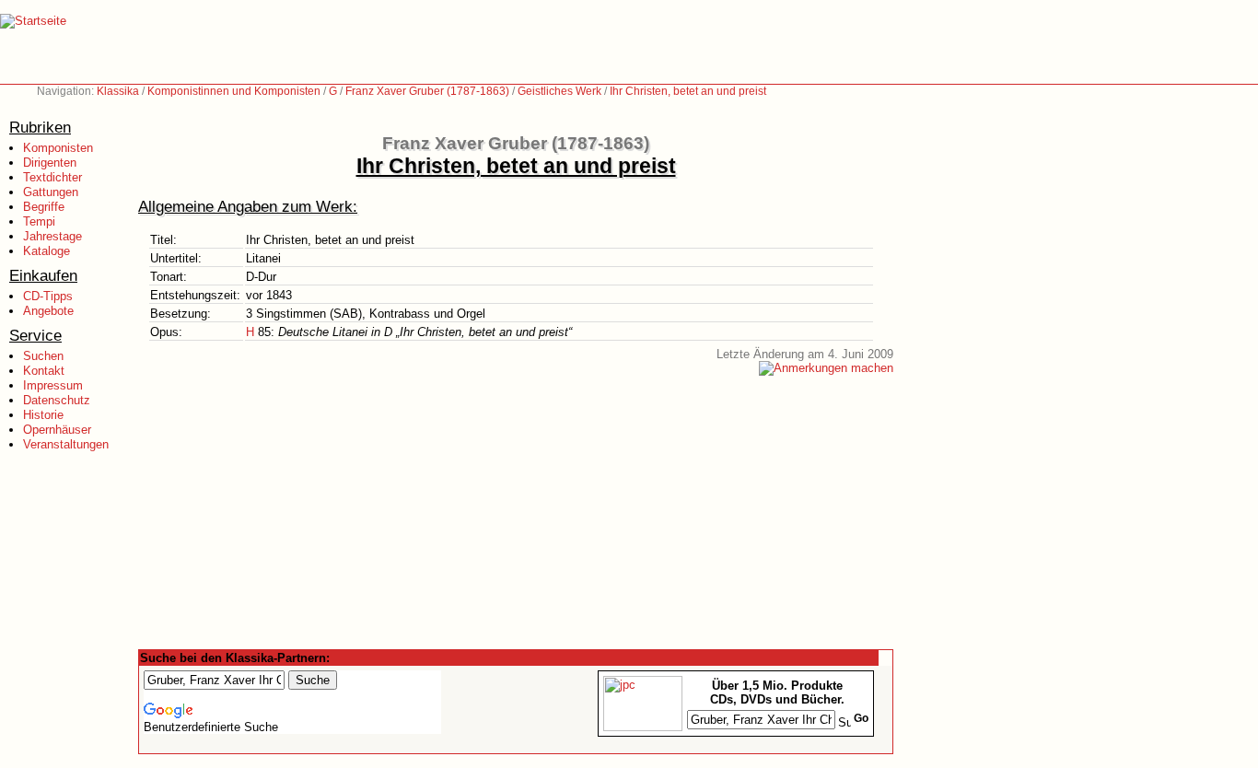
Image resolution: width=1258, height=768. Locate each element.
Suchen (43, 356)
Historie (43, 415)
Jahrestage (52, 236)
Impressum (53, 385)
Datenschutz (56, 400)
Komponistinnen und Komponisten (233, 91)
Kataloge (46, 251)
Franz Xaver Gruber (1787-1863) (427, 91)
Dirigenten (49, 162)
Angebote (48, 311)
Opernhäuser (57, 429)
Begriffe (43, 207)
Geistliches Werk (559, 91)
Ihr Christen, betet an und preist (688, 91)
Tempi (39, 221)
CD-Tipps (48, 296)
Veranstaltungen (66, 444)
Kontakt (43, 371)
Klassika (118, 91)
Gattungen (50, 192)
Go (861, 718)
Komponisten (58, 148)
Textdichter (52, 177)
